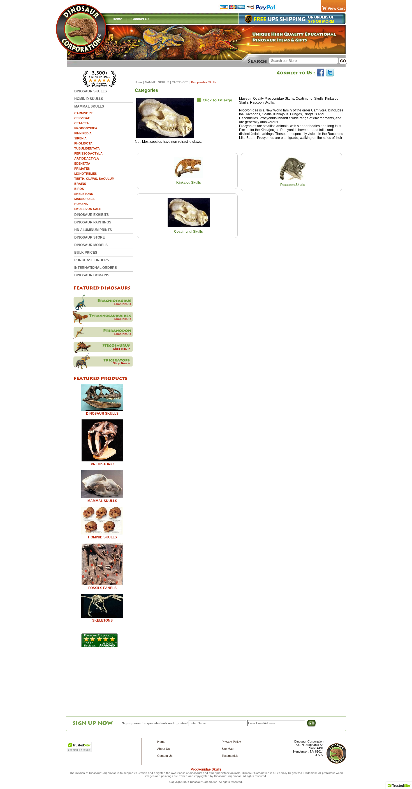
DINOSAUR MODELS (91, 245)
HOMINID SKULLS (88, 99)
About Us (163, 748)
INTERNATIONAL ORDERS (95, 268)
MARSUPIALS (84, 198)
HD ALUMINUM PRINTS (93, 230)
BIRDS (79, 188)
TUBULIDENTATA (87, 148)
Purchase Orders (91, 260)
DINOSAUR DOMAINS (91, 275)
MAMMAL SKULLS (89, 106)
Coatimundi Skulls (188, 232)
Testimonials (230, 755)
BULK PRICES (85, 253)
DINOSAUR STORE (89, 237)
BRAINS (80, 183)
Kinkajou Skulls (188, 183)
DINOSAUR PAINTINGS (92, 222)
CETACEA (81, 123)
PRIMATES (82, 168)
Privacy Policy (231, 741)
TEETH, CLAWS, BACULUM (94, 178)
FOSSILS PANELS (102, 588)
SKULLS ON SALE (87, 209)
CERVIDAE (82, 118)
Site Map (227, 748)
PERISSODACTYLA (88, 153)
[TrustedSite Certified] (79, 747)
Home (117, 19)
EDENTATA (82, 163)
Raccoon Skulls (292, 185)
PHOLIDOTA (83, 143)
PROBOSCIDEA (85, 128)
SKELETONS (83, 193)
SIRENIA (80, 138)
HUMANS (81, 204)
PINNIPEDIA (83, 133)
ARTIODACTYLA (86, 158)
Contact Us (140, 19)
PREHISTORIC (102, 464)
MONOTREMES (85, 173)
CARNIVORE (83, 113)
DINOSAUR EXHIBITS (91, 215)
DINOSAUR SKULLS (90, 91)
